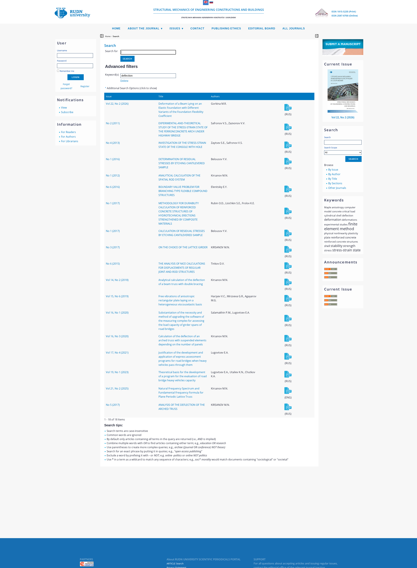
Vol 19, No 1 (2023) (117, 372)
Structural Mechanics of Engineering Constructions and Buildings (208, 13)
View (64, 107)
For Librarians (69, 141)
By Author (334, 174)
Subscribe (67, 112)
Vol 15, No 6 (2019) (117, 296)
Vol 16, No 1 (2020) (117, 312)
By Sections (335, 183)
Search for (111, 51)
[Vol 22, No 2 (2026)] (343, 111)
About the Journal (143, 28)
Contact (197, 28)
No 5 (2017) (113, 405)
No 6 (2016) (113, 187)
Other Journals (337, 188)
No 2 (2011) (113, 123)
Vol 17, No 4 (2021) (117, 352)
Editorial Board (261, 28)
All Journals (293, 28)
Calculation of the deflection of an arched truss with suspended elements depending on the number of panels (182, 340)
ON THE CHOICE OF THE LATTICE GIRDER (183, 247)
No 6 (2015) (113, 263)
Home (116, 28)
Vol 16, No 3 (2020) (117, 336)
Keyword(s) (112, 74)
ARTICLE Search (175, 563)
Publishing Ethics (226, 28)
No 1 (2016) (113, 159)
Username (62, 50)
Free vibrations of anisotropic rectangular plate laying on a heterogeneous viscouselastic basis (180, 300)
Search (327, 137)
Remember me (67, 71)
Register (84, 86)
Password (61, 60)
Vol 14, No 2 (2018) (117, 280)
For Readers (68, 132)
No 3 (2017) (113, 247)
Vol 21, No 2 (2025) (117, 388)
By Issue (333, 169)
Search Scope (330, 147)
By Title (332, 179)
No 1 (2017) (113, 203)
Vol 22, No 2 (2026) (342, 117)
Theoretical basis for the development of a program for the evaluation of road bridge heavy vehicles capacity (182, 376)
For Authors (68, 136)
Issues (175, 28)
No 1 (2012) (113, 175)
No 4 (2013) (113, 143)
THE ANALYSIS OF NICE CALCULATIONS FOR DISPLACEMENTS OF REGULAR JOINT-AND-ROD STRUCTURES (181, 268)
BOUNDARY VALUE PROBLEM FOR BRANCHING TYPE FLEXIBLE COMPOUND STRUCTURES (182, 191)
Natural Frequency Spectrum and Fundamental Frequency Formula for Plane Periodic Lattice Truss (180, 392)
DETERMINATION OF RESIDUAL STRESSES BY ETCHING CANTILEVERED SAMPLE (181, 163)
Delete (124, 81)
